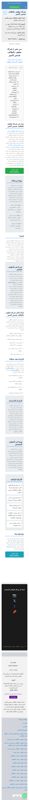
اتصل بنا (25, 723)
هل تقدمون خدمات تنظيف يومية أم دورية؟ (14, 499)
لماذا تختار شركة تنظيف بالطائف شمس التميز (13, 95)
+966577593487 (13, 666)
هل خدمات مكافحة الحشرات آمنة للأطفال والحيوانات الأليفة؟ (14, 515)
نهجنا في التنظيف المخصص (14, 110)
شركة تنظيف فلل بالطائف (19, 763)
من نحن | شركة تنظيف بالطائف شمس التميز (13, 72)
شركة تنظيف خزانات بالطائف (18, 756)
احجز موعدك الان (14, 7)
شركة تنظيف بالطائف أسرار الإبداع (17, 739)
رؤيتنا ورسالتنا (13, 81)
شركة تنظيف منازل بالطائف (19, 777)
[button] (13, 694)
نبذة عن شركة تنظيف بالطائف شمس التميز (12, 77)
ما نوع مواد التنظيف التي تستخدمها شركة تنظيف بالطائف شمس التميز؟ (14, 488)
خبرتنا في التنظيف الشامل (14, 88)
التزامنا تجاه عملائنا (13, 101)
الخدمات (25, 726)
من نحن (25, 793)
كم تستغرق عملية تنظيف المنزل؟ (15, 507)
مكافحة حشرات (15, 370)
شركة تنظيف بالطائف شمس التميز (17, 749)
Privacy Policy (23, 719)
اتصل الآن (13, 697)
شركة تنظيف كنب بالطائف (19, 770)
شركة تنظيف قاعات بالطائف (19, 766)
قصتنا (15, 84)
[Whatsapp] (24, 796)
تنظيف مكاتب (9, 368)
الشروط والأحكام (22, 730)
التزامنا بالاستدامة (14, 105)
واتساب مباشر (13, 670)
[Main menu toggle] (5, 13)
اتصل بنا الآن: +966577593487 (14, 171)
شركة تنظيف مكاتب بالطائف (19, 773)
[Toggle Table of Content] (20, 67)
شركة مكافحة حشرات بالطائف (18, 784)
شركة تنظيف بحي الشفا (20, 752)
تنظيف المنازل (11, 282)
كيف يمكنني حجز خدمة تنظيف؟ (15, 524)
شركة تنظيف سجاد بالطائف (19, 759)
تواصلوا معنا (13, 117)
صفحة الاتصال (20, 165)
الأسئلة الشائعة (13, 115)
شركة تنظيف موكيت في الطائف (18, 780)
